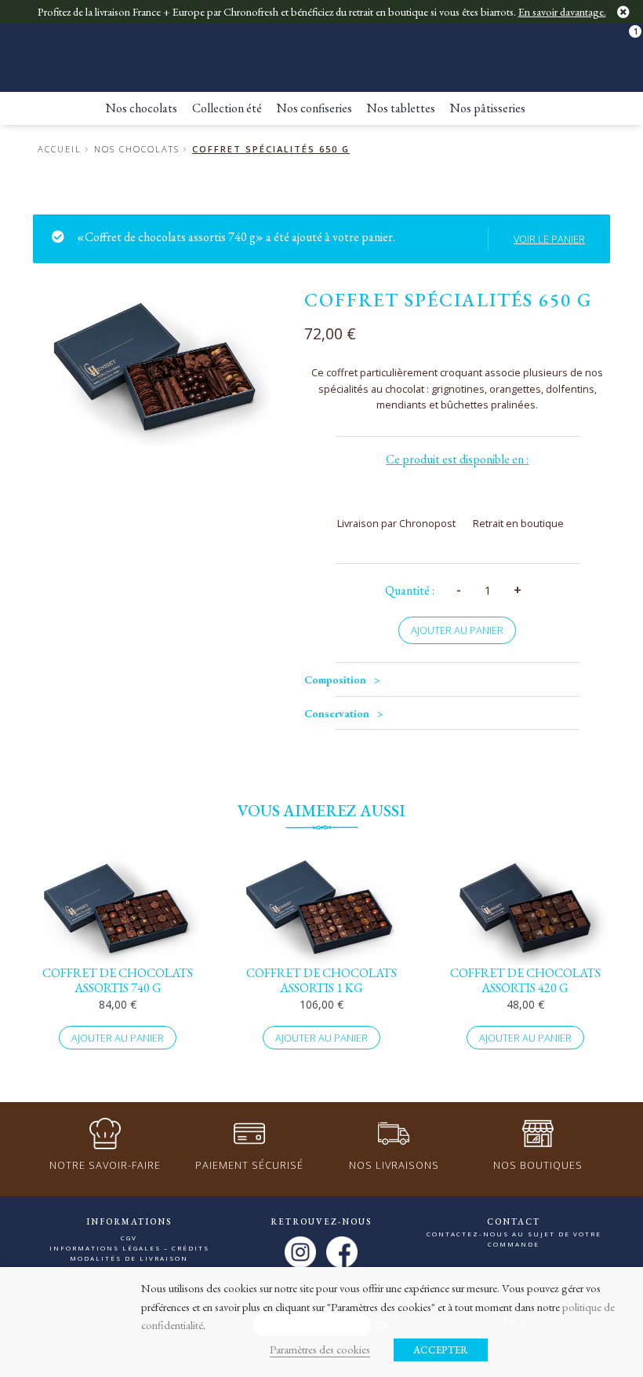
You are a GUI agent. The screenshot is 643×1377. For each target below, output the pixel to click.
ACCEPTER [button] (440, 1350)
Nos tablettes (401, 108)
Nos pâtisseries (487, 108)
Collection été (227, 108)
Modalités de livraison (129, 1258)
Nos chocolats (141, 108)
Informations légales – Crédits (129, 1247)
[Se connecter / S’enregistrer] (591, 39)
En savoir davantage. (562, 11)
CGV (129, 1237)
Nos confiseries (314, 108)
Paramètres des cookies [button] (320, 1349)
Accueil (60, 149)
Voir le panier (549, 239)
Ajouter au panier (457, 630)
